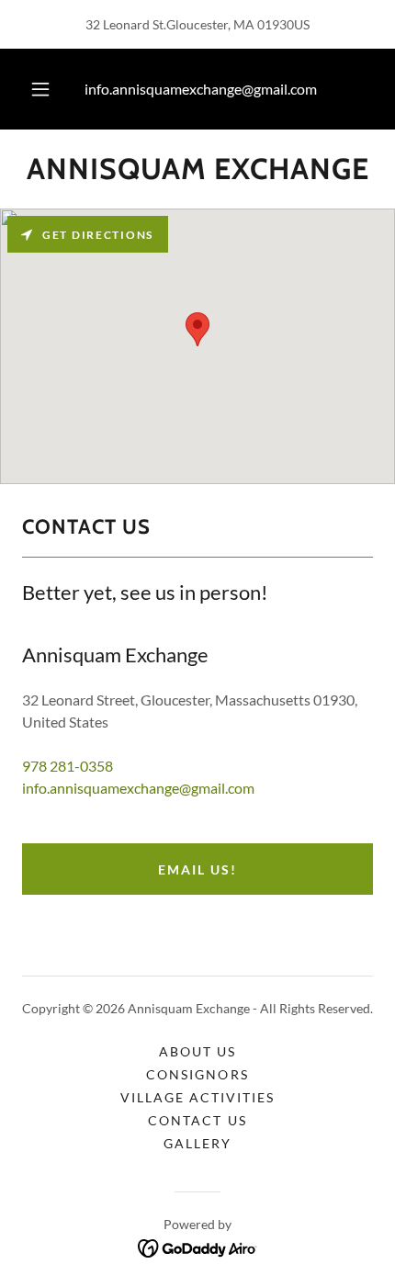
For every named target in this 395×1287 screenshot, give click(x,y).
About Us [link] (197, 1051)
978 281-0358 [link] (67, 765)
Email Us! (197, 869)
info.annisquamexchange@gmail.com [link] (201, 88)
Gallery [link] (197, 1143)
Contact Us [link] (197, 1120)
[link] (197, 169)
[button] (40, 89)
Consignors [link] (197, 1074)
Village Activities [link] (197, 1097)
